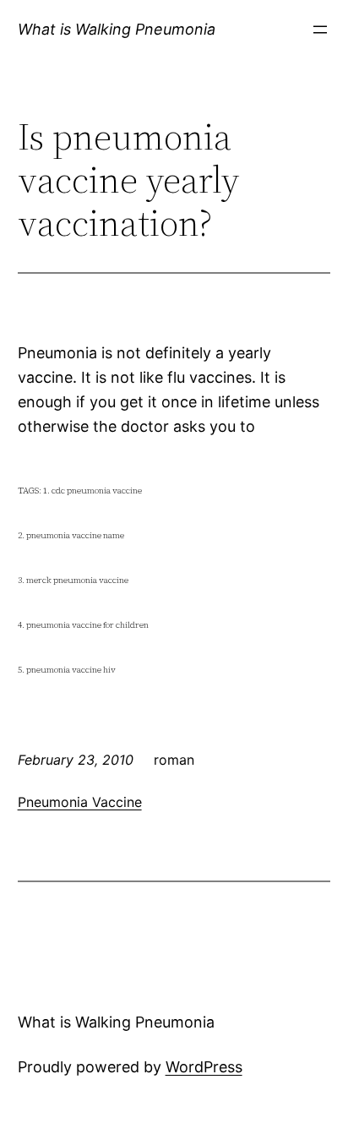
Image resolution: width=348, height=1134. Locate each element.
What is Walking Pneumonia (116, 29)
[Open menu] (320, 29)
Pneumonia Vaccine (80, 801)
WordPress (204, 1067)
